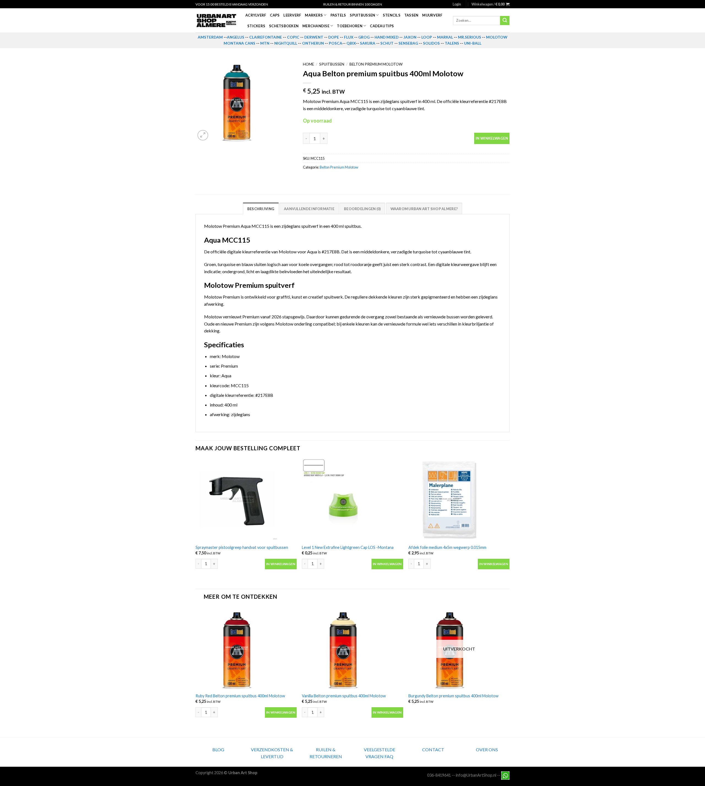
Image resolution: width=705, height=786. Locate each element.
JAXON (409, 37)
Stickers (256, 26)
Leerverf (292, 15)
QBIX (351, 43)
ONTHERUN (313, 43)
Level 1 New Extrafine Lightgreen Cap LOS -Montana (348, 547)
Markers (314, 15)
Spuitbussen (362, 15)
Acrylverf (255, 15)
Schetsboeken (284, 26)
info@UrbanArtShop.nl (476, 775)
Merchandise (315, 26)
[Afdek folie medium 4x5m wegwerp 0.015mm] (458, 499)
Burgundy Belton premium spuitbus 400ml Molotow (453, 695)
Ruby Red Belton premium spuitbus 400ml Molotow (240, 695)
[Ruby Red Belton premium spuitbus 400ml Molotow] (246, 648)
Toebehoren (349, 26)
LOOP (426, 37)
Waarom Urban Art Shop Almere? (424, 209)
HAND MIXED (386, 37)
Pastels (338, 15)
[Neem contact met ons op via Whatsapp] (505, 775)
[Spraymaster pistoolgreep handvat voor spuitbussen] (246, 499)
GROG (364, 37)
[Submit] (504, 20)
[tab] (261, 208)
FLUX (348, 37)
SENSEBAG (408, 43)
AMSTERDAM (210, 37)
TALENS (452, 43)
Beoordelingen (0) (362, 209)
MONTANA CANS (239, 43)
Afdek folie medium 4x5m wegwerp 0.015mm (447, 547)
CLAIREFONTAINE (265, 37)
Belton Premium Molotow (376, 64)
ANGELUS (235, 37)
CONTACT (433, 749)
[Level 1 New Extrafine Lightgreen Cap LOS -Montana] (352, 499)
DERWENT (313, 37)
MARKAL (445, 37)
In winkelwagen (492, 138)
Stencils (391, 15)
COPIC (293, 37)
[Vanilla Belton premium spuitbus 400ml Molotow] (352, 648)
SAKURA (367, 43)
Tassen (411, 15)
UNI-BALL (472, 43)
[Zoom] (202, 135)
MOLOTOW (496, 37)
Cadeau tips (382, 26)
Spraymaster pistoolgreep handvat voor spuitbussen (242, 547)
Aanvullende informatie (309, 209)
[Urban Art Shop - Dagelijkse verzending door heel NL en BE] (216, 20)
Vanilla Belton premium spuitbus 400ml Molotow (344, 695)
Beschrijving (260, 209)
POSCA (335, 43)
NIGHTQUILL (285, 43)
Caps (275, 15)
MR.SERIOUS (469, 37)
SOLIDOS (431, 43)
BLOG (218, 749)
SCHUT (387, 43)
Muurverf (432, 15)
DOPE (333, 37)
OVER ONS (487, 749)
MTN (264, 43)
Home (308, 64)
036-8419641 (439, 775)
